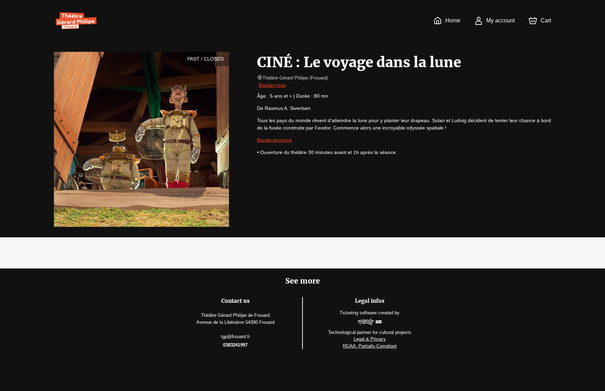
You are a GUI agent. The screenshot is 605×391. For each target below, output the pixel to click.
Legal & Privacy (370, 339)
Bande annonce (274, 140)
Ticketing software (358, 312)
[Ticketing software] (369, 322)
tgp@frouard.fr (235, 336)
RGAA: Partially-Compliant (370, 346)
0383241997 (235, 345)
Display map (272, 85)
